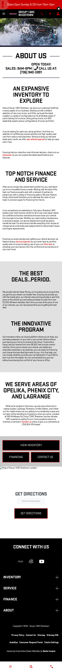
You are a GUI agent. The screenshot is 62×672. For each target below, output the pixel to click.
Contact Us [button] (45, 457)
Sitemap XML (53, 635)
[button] (59, 9)
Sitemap (41, 635)
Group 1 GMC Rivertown (39, 626)
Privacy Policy (17, 635)
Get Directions (31, 513)
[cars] (20, 561)
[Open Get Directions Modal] (50, 13)
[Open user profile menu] (58, 14)
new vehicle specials (35, 139)
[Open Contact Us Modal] (42, 13)
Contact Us (31, 635)
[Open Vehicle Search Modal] (31, 667)
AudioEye (13, 642)
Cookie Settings (51, 642)
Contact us (26, 421)
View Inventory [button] (31, 445)
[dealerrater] (31, 561)
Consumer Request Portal (31, 642)
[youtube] (41, 561)
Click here (47, 244)
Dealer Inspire (49, 651)
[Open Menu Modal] (4, 13)
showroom (7, 155)
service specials (23, 241)
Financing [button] (16, 457)
